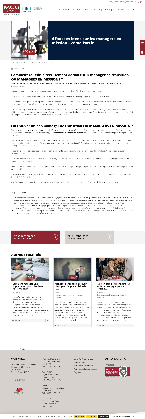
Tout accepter (79, 416)
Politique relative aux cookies (85, 369)
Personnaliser (103, 416)
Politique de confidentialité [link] (120, 416)
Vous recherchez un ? (24, 237)
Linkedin (75, 372)
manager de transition (25, 198)
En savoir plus (17, 320)
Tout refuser (91, 416)
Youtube (79, 372)
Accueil (13, 62)
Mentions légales (80, 362)
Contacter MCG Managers (84, 359)
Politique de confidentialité (84, 365)
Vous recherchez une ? (77, 237)
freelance (82, 83)
